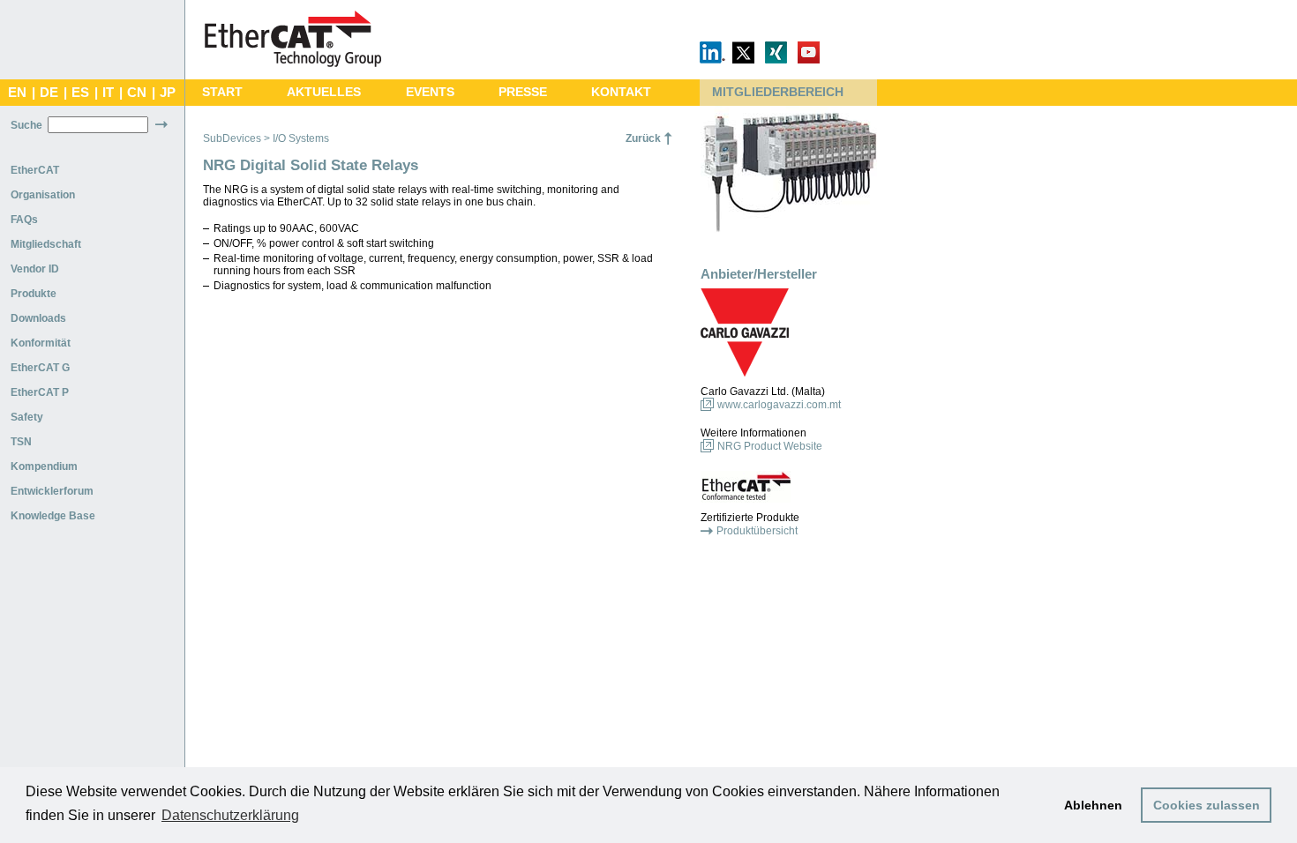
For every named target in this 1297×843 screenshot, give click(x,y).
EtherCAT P (40, 392)
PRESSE (523, 92)
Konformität (41, 343)
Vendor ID (35, 269)
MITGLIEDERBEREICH (777, 92)
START (222, 92)
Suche (26, 125)
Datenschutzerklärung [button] (230, 815)
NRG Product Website (769, 446)
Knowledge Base (53, 516)
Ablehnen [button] (1093, 805)
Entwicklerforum (52, 491)
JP (168, 93)
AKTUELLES (324, 92)
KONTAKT (621, 92)
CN (136, 93)
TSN (21, 442)
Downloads (38, 318)
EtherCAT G (40, 368)
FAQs (24, 219)
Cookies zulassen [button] (1206, 805)
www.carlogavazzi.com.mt (779, 405)
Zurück (643, 138)
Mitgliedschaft (46, 244)
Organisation (43, 195)
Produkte (33, 293)
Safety (27, 417)
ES (80, 93)
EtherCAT (35, 170)
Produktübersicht (757, 531)
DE (49, 93)
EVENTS (430, 92)
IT (108, 93)
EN (17, 93)
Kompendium (44, 466)
